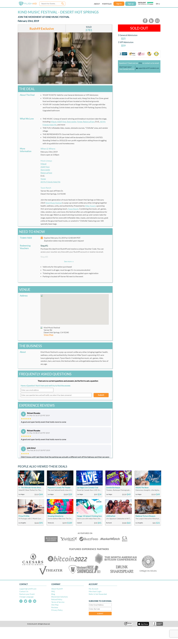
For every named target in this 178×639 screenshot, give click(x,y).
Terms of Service (57, 602)
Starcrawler (71, 121)
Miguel (53, 121)
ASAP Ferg (45, 167)
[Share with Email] (157, 23)
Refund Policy (56, 599)
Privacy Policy (57, 610)
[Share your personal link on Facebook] (145, 23)
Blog (53, 594)
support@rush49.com (27, 589)
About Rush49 (57, 589)
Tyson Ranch (73, 209)
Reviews (54, 607)
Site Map (54, 605)
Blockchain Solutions (59, 597)
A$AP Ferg (61, 121)
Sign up (131, 4)
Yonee (79, 121)
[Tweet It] (151, 23)
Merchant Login (95, 591)
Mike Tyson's (90, 206)
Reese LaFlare (88, 121)
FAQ (140, 63)
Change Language (26, 597)
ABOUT (97, 4)
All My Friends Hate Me (50, 182)
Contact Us (23, 591)
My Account (93, 589)
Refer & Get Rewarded (98, 594)
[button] (74, 307)
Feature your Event (27, 594)
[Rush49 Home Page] (27, 5)
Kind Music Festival (54, 203)
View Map (48, 334)
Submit (101, 395)
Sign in (119, 4)
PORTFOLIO (107, 4)
